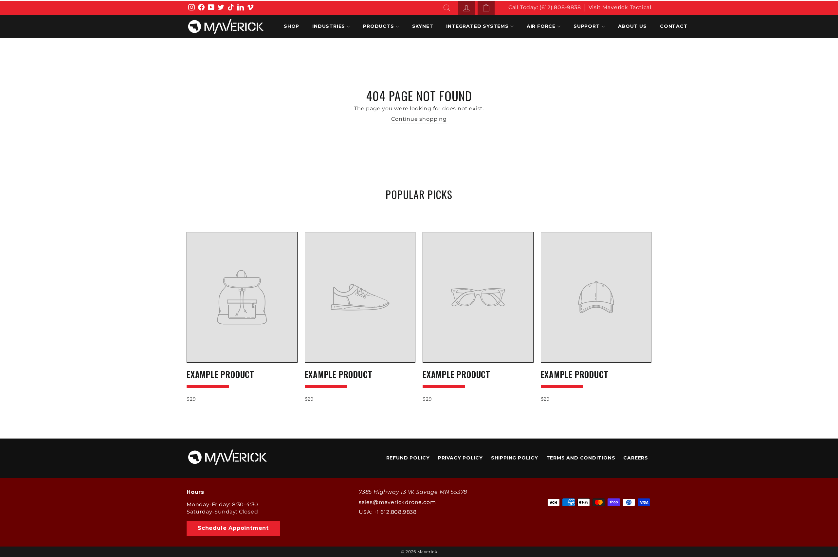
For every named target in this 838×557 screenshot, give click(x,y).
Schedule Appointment (233, 528)
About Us (632, 26)
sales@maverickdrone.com (397, 502)
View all (418, 209)
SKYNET (422, 26)
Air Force (541, 26)
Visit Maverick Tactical (620, 7)
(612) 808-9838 (560, 7)
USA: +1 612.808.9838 (388, 512)
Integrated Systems (477, 26)
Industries (328, 26)
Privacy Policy (460, 458)
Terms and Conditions (580, 458)
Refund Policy (408, 458)
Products (378, 26)
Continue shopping (419, 119)
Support (587, 26)
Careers (635, 458)
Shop (291, 26)
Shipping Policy (514, 458)
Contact (674, 26)
